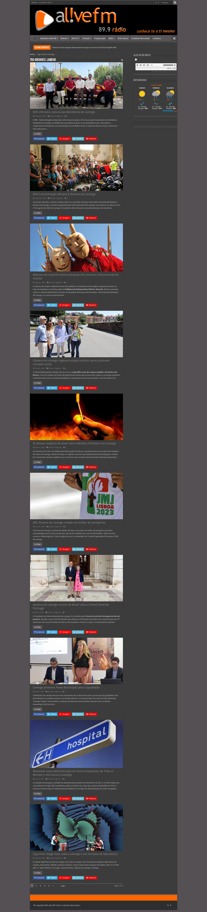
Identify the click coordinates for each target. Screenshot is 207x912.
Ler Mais (37, 134)
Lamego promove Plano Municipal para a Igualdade (66, 687)
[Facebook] (158, 2)
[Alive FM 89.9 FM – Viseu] (103, 20)
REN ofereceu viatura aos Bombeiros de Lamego (64, 112)
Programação (99, 38)
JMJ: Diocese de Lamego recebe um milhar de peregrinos (69, 522)
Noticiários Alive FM (48, 38)
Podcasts (86, 38)
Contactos (157, 38)
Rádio (111, 38)
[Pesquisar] (175, 2)
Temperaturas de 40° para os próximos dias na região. (72, 47)
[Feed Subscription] (122, 60)
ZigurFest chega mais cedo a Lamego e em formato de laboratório (75, 854)
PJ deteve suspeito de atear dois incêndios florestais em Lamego (74, 443)
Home (35, 38)
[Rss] (156, 2)
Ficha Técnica (123, 38)
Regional (59, 116)
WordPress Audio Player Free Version (164, 71)
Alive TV (75, 38)
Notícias (64, 38)
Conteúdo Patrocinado (140, 38)
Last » (63, 886)
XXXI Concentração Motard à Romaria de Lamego (64, 194)
